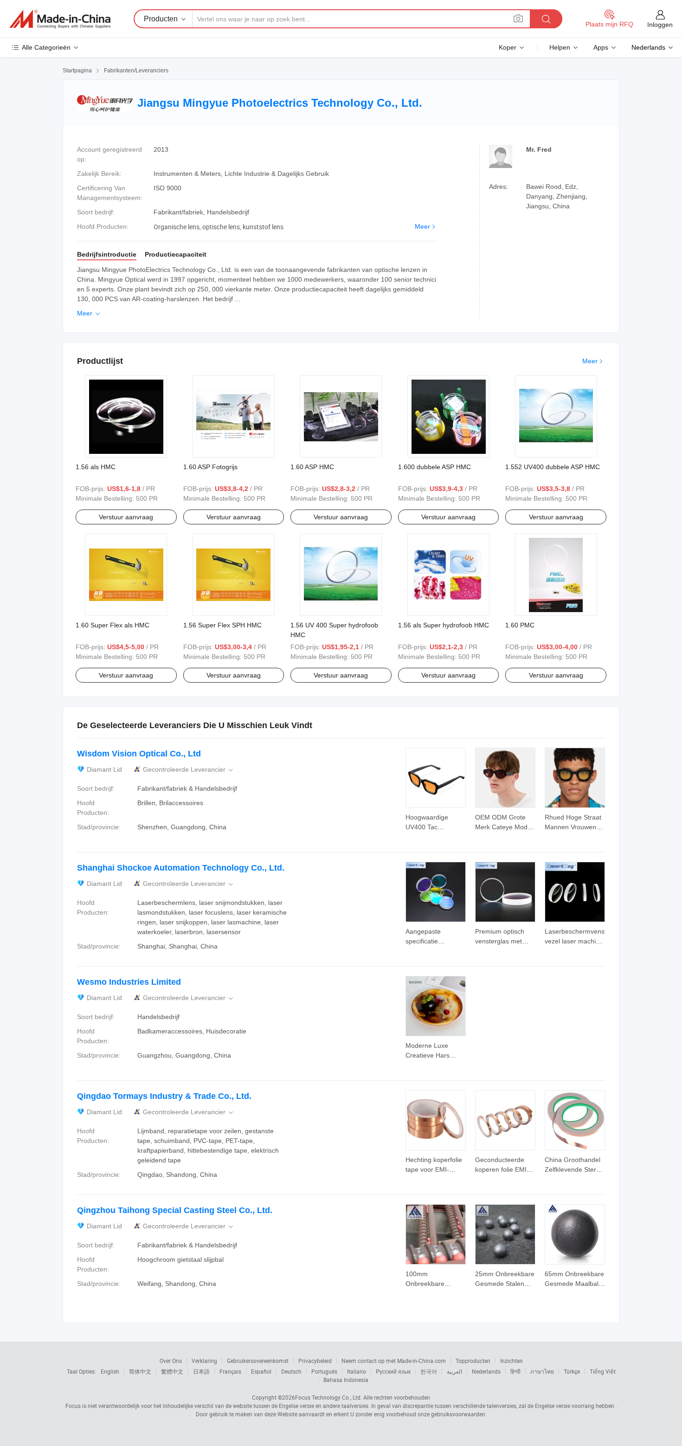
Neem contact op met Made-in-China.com (393, 1360)
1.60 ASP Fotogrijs (210, 467)
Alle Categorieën (46, 47)
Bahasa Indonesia (345, 1379)
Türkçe (572, 1371)
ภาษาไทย (542, 1371)
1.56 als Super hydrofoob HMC (443, 625)
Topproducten (473, 1360)
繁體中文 (172, 1371)
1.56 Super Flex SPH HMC (222, 625)
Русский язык (393, 1371)
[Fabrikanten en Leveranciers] (59, 19)
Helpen (559, 47)
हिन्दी (515, 1371)
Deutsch (291, 1371)
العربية (454, 1371)
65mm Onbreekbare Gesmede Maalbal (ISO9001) (574, 1283)
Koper (507, 47)
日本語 (201, 1371)
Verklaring (204, 1360)
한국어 (428, 1371)
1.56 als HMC (96, 467)
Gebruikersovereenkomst (258, 1360)
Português (324, 1371)
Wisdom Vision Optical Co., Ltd (139, 753)
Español (261, 1371)
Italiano (356, 1371)
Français (230, 1371)
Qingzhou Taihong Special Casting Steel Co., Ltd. (174, 1210)
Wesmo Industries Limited (129, 982)
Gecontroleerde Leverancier (189, 770)
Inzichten (511, 1360)
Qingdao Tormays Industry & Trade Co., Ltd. (164, 1096)
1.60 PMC (519, 625)
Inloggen (660, 24)
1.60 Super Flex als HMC (112, 625)
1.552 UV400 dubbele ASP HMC (552, 467)
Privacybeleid (315, 1360)
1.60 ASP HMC (312, 467)
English (110, 1371)
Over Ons (171, 1360)
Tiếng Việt (603, 1371)
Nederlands (486, 1371)
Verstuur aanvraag (126, 517)
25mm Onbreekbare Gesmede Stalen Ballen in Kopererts (504, 1283)
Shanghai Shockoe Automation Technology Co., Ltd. (180, 867)
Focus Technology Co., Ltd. (328, 1397)
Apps (600, 47)
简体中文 (140, 1371)
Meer (422, 226)
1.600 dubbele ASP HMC (434, 467)
